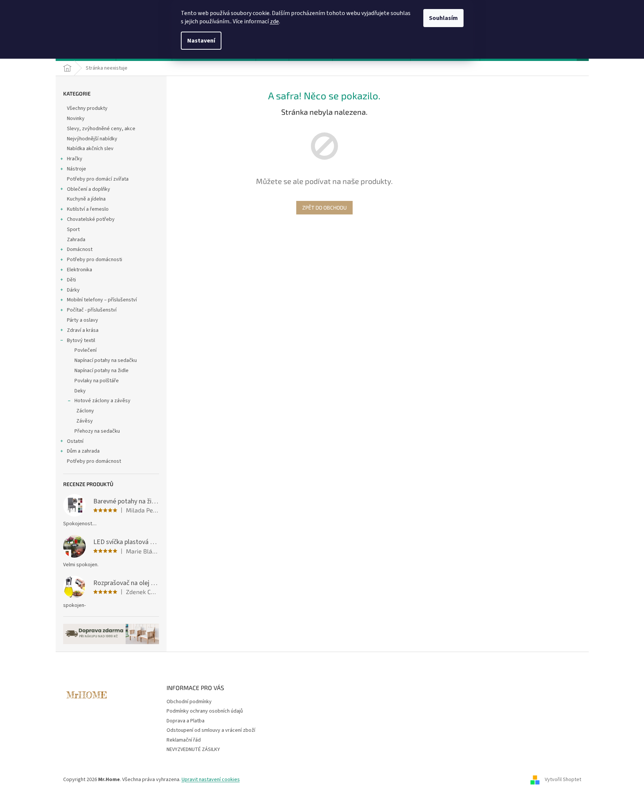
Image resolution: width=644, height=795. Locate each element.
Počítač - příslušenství (92, 310)
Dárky (73, 290)
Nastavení (201, 40)
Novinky (76, 118)
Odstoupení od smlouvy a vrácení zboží (211, 730)
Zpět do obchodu (324, 207)
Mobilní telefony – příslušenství (102, 300)
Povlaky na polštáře (96, 381)
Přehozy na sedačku (97, 431)
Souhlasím (443, 18)
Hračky (74, 159)
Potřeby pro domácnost (94, 461)
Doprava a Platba (186, 721)
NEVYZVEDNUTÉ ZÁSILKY (193, 749)
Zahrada (76, 239)
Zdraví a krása (82, 330)
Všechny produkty (87, 108)
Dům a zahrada (83, 451)
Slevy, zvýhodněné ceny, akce (101, 128)
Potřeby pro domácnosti (94, 259)
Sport (73, 229)
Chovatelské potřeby (91, 219)
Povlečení (85, 350)
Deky (80, 391)
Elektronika (79, 270)
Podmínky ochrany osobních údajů (205, 711)
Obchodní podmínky (189, 701)
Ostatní (75, 441)
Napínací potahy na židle (101, 370)
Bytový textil (81, 340)
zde (274, 21)
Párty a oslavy (82, 320)
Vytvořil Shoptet (563, 779)
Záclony (85, 411)
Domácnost (79, 249)
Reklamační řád (184, 740)
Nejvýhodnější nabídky (92, 139)
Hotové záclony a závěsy (102, 400)
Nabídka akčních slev (90, 148)
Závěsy (84, 421)
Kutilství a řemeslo (88, 209)
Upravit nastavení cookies (211, 779)
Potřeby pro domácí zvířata (98, 179)
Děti (71, 280)
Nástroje (76, 169)
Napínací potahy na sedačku (105, 360)
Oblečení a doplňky (88, 189)
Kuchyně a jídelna (86, 199)
